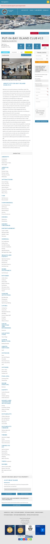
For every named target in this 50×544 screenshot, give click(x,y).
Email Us (46, 10)
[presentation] (4, 67)
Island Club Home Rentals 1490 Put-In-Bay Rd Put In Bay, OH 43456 (25, 520)
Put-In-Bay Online (8, 514)
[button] (5, 60)
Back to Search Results (7, 33)
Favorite (45, 45)
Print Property (45, 48)
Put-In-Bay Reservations (20, 514)
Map (22, 52)
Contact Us (7, 512)
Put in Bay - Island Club (10, 12)
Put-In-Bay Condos (29, 512)
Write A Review (24, 493)
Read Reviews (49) (26, 55)
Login (12, 512)
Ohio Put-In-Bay (39, 512)
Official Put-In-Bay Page (33, 514)
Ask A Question (16, 505)
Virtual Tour (28, 52)
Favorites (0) (34, 33)
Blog (32, 10)
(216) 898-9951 (38, 10)
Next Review (9, 493)
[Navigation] (48, 2)
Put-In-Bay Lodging (19, 512)
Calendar (14, 52)
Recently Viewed (44, 33)
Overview (5, 52)
